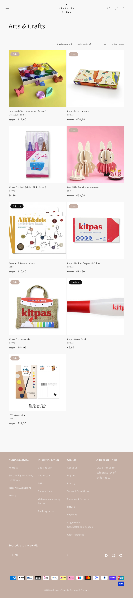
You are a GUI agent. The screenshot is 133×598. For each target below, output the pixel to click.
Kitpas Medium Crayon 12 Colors (83, 263)
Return (71, 506)
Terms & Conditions (78, 491)
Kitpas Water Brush (77, 339)
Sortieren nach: (65, 44)
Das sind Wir (45, 467)
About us (72, 467)
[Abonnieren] (67, 555)
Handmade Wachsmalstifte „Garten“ (27, 111)
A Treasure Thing (59, 590)
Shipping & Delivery (78, 499)
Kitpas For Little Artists (20, 339)
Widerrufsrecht (75, 534)
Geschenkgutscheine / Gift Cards (21, 477)
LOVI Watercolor (17, 415)
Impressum (44, 475)
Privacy (71, 483)
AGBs (41, 483)
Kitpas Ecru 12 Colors (78, 111)
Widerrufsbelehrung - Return (50, 501)
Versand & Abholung (20, 487)
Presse (12, 495)
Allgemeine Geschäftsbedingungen (80, 524)
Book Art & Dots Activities (22, 263)
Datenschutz (45, 491)
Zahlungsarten (46, 511)
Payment (72, 514)
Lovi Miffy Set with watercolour (83, 187)
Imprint (71, 475)
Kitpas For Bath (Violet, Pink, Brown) (27, 187)
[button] (7, 8)
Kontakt (13, 467)
